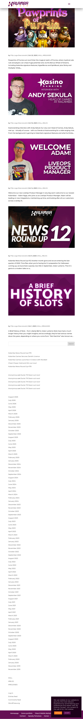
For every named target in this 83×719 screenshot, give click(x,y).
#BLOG (45, 123)
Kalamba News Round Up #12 (27, 252)
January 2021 (13, 622)
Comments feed (14, 700)
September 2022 (14, 555)
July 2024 (12, 481)
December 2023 (14, 504)
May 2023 (12, 528)
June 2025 (12, 444)
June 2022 (12, 565)
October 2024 (13, 471)
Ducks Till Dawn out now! (30, 375)
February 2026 (13, 417)
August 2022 (13, 558)
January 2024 (13, 501)
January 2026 (13, 420)
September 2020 (14, 636)
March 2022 (12, 575)
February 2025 (13, 457)
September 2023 (14, 515)
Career (46, 716)
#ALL (40, 55)
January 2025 (13, 461)
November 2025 (14, 427)
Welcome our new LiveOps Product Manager (38, 184)
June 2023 (12, 525)
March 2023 (12, 535)
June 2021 (12, 605)
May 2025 (12, 447)
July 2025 (11, 441)
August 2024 (13, 478)
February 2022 (13, 578)
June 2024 (12, 484)
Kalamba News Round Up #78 (19, 366)
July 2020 (12, 642)
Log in (10, 693)
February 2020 (13, 659)
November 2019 (14, 669)
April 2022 (12, 572)
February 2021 (13, 619)
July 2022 (11, 562)
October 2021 (13, 592)
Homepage (14, 713)
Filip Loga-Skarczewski (19, 55)
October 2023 (13, 511)
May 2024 (12, 488)
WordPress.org (14, 703)
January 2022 (13, 582)
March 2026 (12, 414)
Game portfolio (26, 713)
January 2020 (13, 663)
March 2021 (12, 615)
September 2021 (14, 595)
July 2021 (11, 602)
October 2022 (13, 552)
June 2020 (12, 646)
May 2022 (12, 568)
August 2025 (13, 437)
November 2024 (14, 467)
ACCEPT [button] (67, 713)
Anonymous (13, 375)
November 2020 (14, 629)
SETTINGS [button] (58, 713)
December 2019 (14, 666)
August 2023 (13, 518)
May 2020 (12, 649)
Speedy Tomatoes (34, 716)
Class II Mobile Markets (43, 713)
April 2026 (12, 410)
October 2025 (13, 431)
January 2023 (13, 541)
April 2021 (12, 612)
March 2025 (12, 454)
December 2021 (14, 585)
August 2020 (13, 639)
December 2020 (14, 626)
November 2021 (14, 589)
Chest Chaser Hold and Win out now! (22, 363)
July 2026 (11, 400)
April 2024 (12, 491)
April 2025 (12, 451)
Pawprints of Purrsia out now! (27, 51)
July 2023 (11, 521)
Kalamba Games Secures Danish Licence (24, 356)
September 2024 (14, 474)
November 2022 (14, 548)
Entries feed (12, 696)
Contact (23, 716)
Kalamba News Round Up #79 (19, 353)
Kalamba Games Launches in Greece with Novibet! (27, 360)
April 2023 (12, 531)
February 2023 (13, 538)
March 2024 (12, 494)
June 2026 (12, 404)
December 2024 (14, 464)
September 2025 (14, 434)
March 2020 (12, 656)
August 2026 (13, 397)
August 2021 (13, 599)
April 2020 (12, 652)
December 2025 (14, 424)
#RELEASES (47, 55)
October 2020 (13, 632)
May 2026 (12, 407)
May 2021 (11, 609)
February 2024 (13, 498)
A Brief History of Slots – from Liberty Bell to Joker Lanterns (40, 321)
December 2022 (14, 545)
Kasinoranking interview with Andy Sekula (36, 119)
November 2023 (14, 508)
